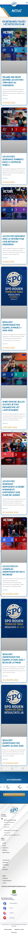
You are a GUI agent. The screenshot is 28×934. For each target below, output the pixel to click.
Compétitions (6, 864)
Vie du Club (5, 869)
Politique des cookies (19, 929)
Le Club (4, 845)
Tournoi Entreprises (7, 880)
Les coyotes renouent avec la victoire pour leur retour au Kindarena (13, 240)
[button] (1, 787)
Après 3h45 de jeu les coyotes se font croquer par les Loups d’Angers (13, 406)
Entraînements (6, 860)
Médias (4, 875)
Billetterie (5, 850)
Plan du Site (14, 932)
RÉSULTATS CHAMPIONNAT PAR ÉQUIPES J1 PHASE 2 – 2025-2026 (12, 326)
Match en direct (6, 852)
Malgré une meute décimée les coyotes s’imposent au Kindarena (12, 81)
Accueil (4, 843)
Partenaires (5, 878)
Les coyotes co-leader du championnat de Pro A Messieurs (13, 570)
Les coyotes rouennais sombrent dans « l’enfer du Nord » (13, 160)
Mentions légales (8, 929)
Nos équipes (5, 862)
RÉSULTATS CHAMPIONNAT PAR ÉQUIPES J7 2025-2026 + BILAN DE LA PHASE (13, 658)
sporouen (12, 912)
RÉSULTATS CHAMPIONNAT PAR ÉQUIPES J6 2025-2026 (13, 743)
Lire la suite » (5, 98)
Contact (4, 883)
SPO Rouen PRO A (13, 903)
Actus (4, 867)
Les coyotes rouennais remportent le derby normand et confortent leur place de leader (13, 488)
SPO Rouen (12, 918)
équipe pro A (5, 847)
